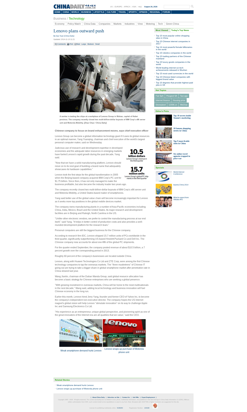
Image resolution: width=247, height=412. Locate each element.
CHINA (66, 12)
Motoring (150, 24)
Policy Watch (74, 24)
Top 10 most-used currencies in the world (174, 73)
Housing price (179, 100)
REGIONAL (155, 12)
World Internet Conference (178, 173)
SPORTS (133, 12)
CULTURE (111, 12)
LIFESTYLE (98, 12)
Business (59, 18)
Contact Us (126, 397)
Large (83, 44)
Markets (117, 24)
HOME (57, 12)
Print (71, 44)
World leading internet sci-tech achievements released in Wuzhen (171, 69)
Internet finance (163, 100)
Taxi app (184, 96)
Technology (76, 18)
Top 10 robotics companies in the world (173, 53)
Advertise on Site (113, 397)
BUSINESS (86, 12)
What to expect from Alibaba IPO (181, 199)
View (140, 24)
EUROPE (118, 7)
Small (97, 44)
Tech (160, 24)
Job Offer (136, 397)
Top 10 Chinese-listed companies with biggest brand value (173, 78)
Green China (172, 24)
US (111, 7)
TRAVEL (122, 12)
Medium (90, 44)
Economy (59, 24)
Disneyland (161, 105)
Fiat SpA (159, 96)
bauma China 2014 (180, 185)
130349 (146, 408)
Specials (160, 167)
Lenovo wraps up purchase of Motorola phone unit (79, 389)
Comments (61, 44)
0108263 (120, 408)
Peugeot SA (171, 96)
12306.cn (173, 105)
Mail (78, 44)
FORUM (166, 12)
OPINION (143, 12)
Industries (130, 24)
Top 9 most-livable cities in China (181, 142)
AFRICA (127, 7)
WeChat (183, 105)
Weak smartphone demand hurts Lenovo (80, 350)
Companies (104, 24)
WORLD (75, 12)
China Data (89, 24)
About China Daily (98, 397)
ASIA (134, 7)
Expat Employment (148, 397)
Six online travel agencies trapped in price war (181, 156)
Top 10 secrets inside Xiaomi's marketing (182, 117)
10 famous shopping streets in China (182, 129)
